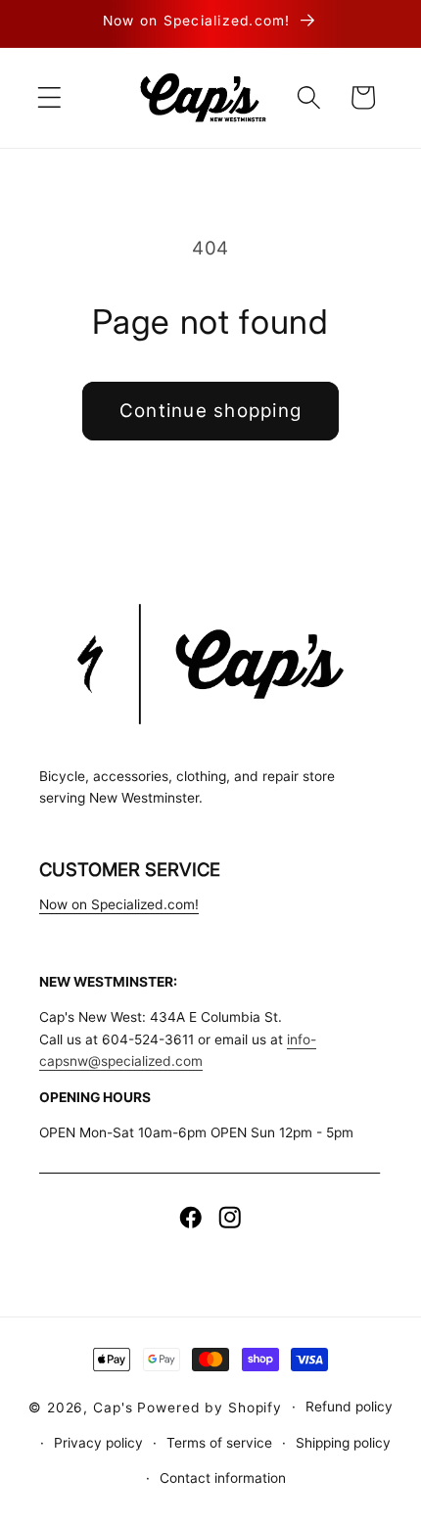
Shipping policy (343, 1443)
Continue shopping (210, 410)
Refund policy (349, 1406)
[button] (49, 97)
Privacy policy (98, 1443)
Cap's (112, 1406)
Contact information (223, 1478)
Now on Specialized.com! (119, 904)
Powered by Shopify (209, 1406)
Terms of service (219, 1443)
